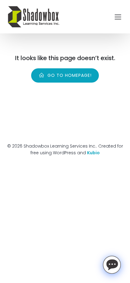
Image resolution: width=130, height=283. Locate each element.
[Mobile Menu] (117, 16)
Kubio (93, 153)
